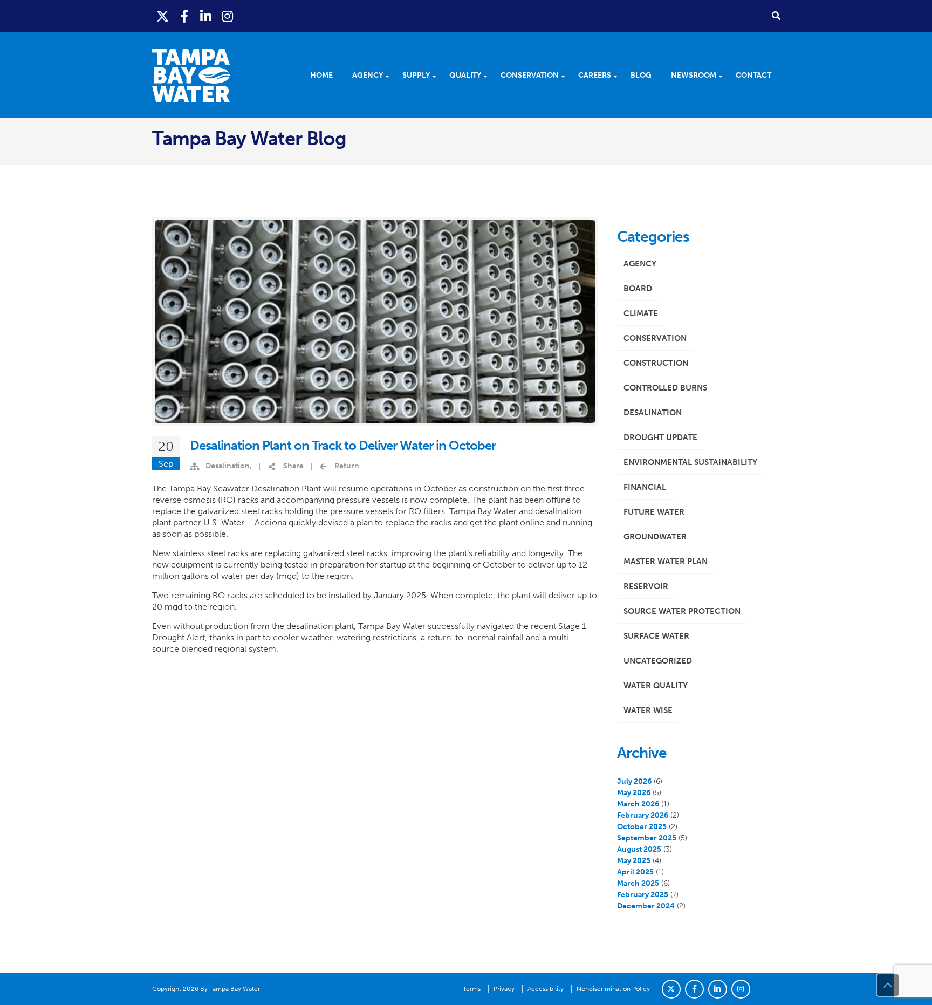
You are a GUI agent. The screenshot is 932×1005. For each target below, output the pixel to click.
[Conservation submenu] (566, 75)
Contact (753, 75)
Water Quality (655, 685)
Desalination (227, 465)
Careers (594, 75)
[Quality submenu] (489, 75)
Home (321, 75)
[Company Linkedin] (717, 989)
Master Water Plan (665, 561)
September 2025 (646, 838)
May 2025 (633, 860)
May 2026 (633, 792)
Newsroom (693, 75)
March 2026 (638, 804)
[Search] (776, 15)
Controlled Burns (665, 388)
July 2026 (634, 781)
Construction (655, 363)
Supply (416, 75)
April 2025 (635, 872)
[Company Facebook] (694, 989)
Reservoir (645, 586)
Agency (367, 75)
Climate (640, 313)
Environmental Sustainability (690, 462)
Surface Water (656, 636)
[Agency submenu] (391, 75)
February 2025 (642, 894)
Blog (641, 75)
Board (637, 288)
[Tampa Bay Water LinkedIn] (206, 16)
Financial (644, 487)
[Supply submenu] (437, 75)
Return (346, 465)
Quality (465, 75)
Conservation (530, 75)
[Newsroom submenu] (724, 75)
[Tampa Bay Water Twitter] (163, 16)
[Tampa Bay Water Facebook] (184, 16)
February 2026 (642, 815)
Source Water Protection (682, 611)
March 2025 (638, 883)
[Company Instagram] (740, 989)
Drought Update (660, 437)
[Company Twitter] (671, 989)
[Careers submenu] (619, 75)
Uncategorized (657, 661)
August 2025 (639, 849)
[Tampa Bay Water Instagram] (228, 16)
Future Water (653, 512)
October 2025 (642, 826)
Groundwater (655, 537)
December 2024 (646, 906)
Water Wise (648, 710)
